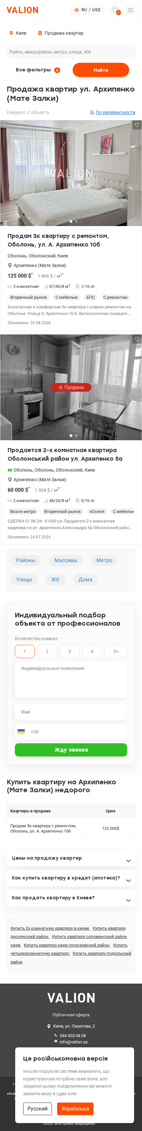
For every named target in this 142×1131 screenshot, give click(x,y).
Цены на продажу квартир (47, 858)
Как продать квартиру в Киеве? (53, 898)
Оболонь (17, 255)
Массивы (65, 560)
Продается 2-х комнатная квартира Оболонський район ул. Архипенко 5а (65, 454)
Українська (75, 1109)
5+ (116, 651)
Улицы (24, 579)
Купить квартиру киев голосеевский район (67, 945)
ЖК (55, 579)
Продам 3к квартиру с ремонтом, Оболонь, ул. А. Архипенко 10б (58, 240)
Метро (104, 560)
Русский (37, 1109)
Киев (62, 255)
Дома (85, 579)
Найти (100, 70)
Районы (25, 560)
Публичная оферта (71, 1014)
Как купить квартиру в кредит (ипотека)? (66, 878)
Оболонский (42, 255)
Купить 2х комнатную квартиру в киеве (50, 928)
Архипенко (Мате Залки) (40, 265)
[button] (132, 176)
